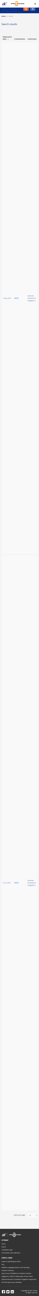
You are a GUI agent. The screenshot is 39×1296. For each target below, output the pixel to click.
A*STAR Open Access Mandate (12, 1282)
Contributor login (7, 1250)
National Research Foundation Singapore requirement (19, 1279)
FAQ (3, 1264)
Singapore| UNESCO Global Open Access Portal (17, 1276)
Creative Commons (8, 1270)
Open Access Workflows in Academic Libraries (16, 1273)
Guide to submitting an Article (11, 1261)
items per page (19, 1215)
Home (4, 16)
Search (4, 1247)
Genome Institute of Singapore (32, 298)
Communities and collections (11, 1253)
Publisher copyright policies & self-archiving (15, 1267)
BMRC (16, 298)
